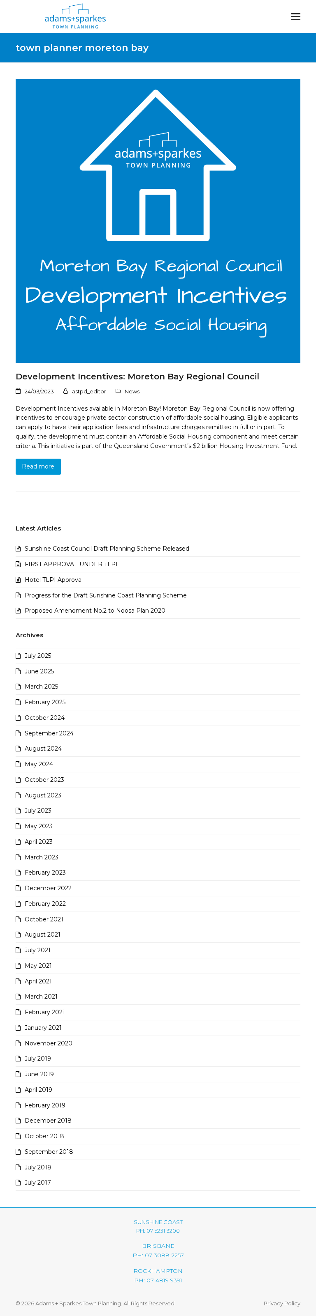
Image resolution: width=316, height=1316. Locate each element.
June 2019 (39, 1074)
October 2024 (45, 717)
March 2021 (41, 996)
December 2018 (48, 1120)
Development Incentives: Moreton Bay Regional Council (137, 376)
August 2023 (43, 795)
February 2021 (45, 1012)
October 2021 (44, 919)
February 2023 (45, 872)
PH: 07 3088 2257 (158, 1255)
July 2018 (38, 1167)
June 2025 (39, 671)
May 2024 (39, 764)
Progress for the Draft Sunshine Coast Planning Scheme (106, 595)
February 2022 (45, 903)
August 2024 (43, 748)
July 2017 (38, 1182)
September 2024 (49, 733)
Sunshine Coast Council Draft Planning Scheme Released (107, 548)
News (132, 391)
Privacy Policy (282, 1303)
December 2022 (48, 888)
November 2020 (48, 1043)
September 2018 (49, 1151)
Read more (38, 466)
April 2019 (38, 1089)
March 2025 (41, 686)
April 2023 (39, 841)
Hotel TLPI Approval (54, 579)
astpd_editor (89, 391)
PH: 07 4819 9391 (158, 1280)
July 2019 (38, 1058)
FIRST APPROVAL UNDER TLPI (71, 564)
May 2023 (39, 826)
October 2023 (44, 779)
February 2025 (45, 702)
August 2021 (42, 934)
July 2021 (38, 950)
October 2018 (44, 1136)
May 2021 (38, 965)
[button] (295, 16)
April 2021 (38, 981)
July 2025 (38, 655)
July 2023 (38, 810)
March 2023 (41, 857)
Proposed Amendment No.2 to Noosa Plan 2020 (95, 610)
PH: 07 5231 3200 (158, 1230)
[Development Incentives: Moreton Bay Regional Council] (158, 220)
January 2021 (43, 1027)
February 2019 (45, 1105)
